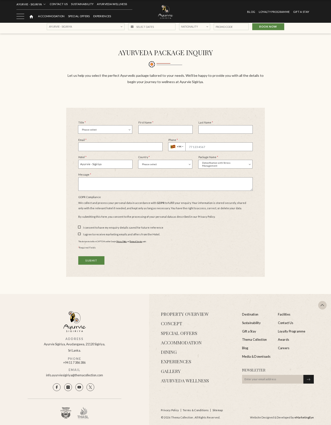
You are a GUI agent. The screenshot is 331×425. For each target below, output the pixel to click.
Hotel (82, 157)
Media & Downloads (256, 356)
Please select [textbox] (89, 129)
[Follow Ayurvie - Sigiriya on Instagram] (68, 387)
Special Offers (79, 16)
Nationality (189, 26)
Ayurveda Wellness (112, 4)
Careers (284, 348)
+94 (179, 146)
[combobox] (105, 129)
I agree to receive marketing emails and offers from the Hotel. (121, 234)
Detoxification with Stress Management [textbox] (216, 164)
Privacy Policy (121, 241)
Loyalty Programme (274, 11)
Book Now (268, 26)
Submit (91, 260)
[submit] (308, 379)
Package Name (208, 157)
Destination (250, 314)
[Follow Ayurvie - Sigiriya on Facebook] (57, 387)
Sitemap (218, 410)
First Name (145, 122)
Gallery (171, 371)
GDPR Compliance (89, 197)
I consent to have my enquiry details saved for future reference (123, 227)
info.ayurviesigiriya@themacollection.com (74, 375)
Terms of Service (136, 241)
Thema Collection (254, 339)
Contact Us (59, 4)
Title (82, 122)
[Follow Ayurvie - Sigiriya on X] (90, 387)
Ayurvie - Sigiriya (29, 4)
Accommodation (51, 16)
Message (84, 174)
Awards (283, 339)
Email (82, 139)
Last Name (205, 122)
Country (144, 157)
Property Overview (185, 314)
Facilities (284, 314)
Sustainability (82, 4)
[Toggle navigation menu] (20, 16)
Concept (171, 323)
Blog (251, 11)
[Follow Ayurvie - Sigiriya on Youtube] (79, 387)
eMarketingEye (304, 417)
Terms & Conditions (196, 410)
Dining (169, 352)
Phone (173, 139)
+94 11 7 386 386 (74, 362)
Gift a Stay (301, 11)
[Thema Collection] (31, 16)
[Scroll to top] (322, 305)
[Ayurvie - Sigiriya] (165, 12)
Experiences (102, 16)
